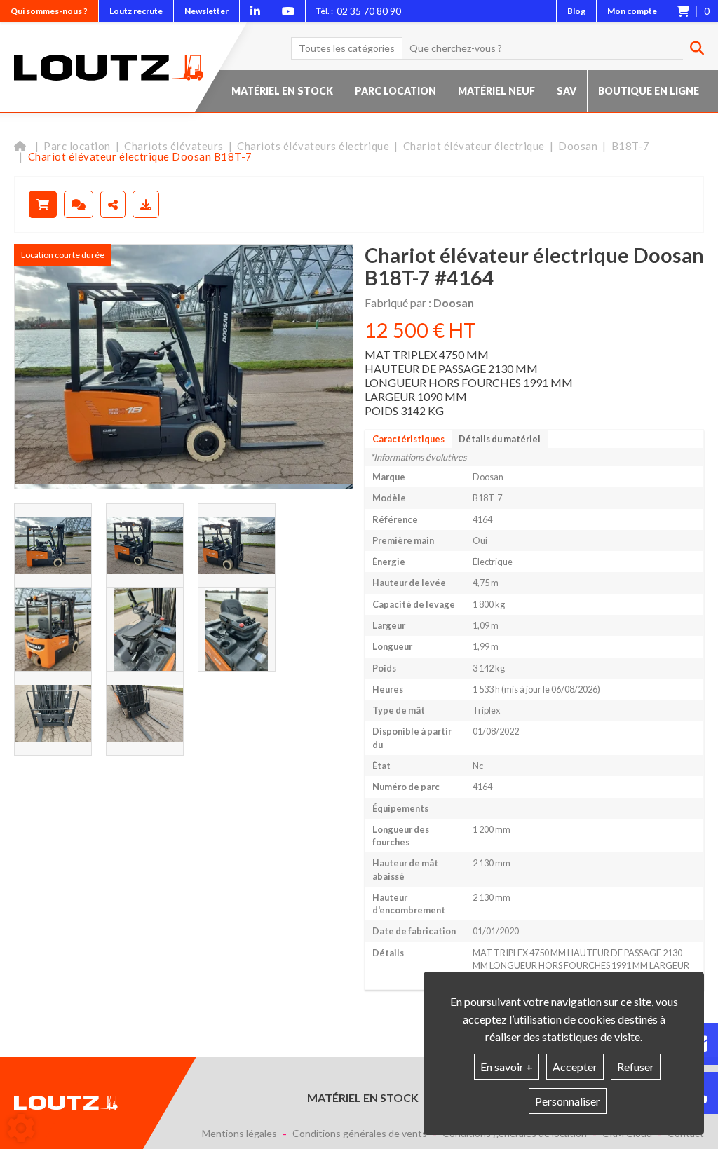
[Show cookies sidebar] (21, 1128)
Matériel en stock (282, 91)
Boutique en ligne (648, 91)
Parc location (395, 91)
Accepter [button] (575, 1066)
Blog (576, 11)
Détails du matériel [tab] (500, 438)
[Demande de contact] (78, 204)
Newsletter (206, 11)
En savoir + (506, 1066)
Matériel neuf (496, 91)
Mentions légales (239, 1133)
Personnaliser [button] (567, 1101)
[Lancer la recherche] (691, 48)
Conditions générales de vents (359, 1133)
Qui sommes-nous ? (49, 11)
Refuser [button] (635, 1066)
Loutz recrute (136, 11)
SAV (566, 91)
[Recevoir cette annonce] (146, 204)
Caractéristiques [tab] (408, 438)
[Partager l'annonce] (113, 204)
